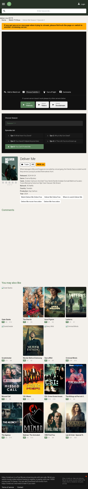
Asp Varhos (33, 191)
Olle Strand (56, 183)
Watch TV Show (14, 20)
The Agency (6, 435)
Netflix (31, 186)
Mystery (33, 178)
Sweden (29, 188)
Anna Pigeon (49, 319)
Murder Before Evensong (32, 358)
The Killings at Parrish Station (77, 396)
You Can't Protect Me (18, 147)
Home (4, 20)
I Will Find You (49, 435)
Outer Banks (6, 319)
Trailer (25, 164)
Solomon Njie (37, 183)
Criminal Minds (71, 358)
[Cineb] (10, 4)
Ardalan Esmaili (63, 181)
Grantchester (7, 358)
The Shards (27, 319)
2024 (26, 194)
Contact (20, 487)
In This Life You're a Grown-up (61, 141)
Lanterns (69, 319)
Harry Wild (48, 358)
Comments (65, 92)
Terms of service (8, 487)
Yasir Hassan (47, 183)
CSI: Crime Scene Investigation (55, 396)
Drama (27, 178)
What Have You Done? (19, 136)
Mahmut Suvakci (76, 181)
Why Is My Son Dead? (58, 136)
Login (81, 3)
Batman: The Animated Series (34, 435)
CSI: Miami (27, 396)
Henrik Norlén (53, 181)
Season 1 (10, 123)
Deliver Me (27, 159)
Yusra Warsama (26, 183)
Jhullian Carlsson (31, 181)
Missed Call (6, 396)
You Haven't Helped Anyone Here (23, 141)
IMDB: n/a (40, 164)
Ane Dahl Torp (43, 181)
